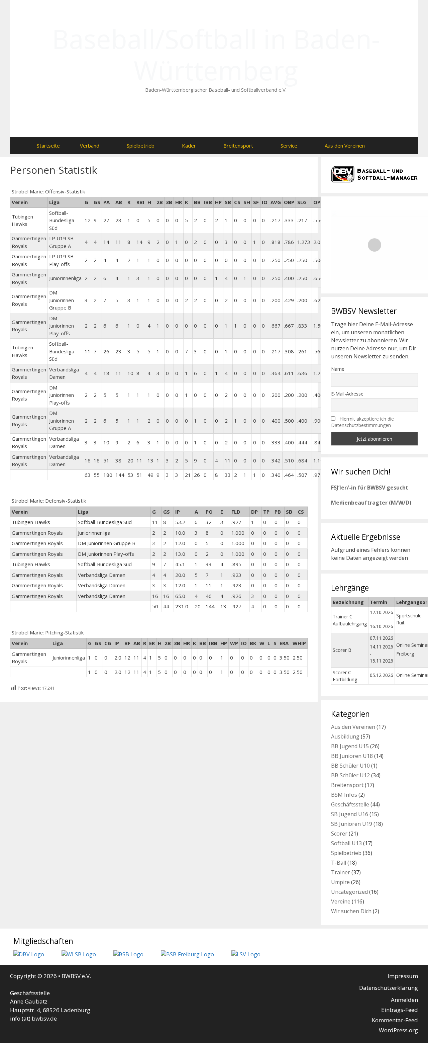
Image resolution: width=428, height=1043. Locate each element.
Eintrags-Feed (399, 1010)
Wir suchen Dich (351, 911)
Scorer (339, 833)
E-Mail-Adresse (347, 393)
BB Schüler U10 (350, 765)
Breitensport (238, 145)
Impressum (403, 976)
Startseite (48, 145)
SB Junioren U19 (351, 824)
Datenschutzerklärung (388, 987)
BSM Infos (344, 794)
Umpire (340, 882)
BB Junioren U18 (352, 756)
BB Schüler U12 (350, 775)
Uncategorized (349, 891)
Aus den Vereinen (345, 145)
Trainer (340, 872)
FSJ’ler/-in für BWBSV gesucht (369, 487)
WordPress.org (398, 1030)
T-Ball (338, 862)
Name (337, 369)
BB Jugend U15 (350, 746)
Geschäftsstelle (350, 804)
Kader (189, 145)
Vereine (340, 901)
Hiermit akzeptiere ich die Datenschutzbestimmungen (362, 422)
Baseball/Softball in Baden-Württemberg (216, 54)
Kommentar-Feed (395, 1020)
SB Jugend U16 (349, 814)
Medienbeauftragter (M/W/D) (371, 502)
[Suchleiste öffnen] (388, 145)
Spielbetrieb (140, 145)
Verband (89, 145)
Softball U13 (346, 843)
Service (289, 145)
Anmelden (404, 1000)
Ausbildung (345, 736)
